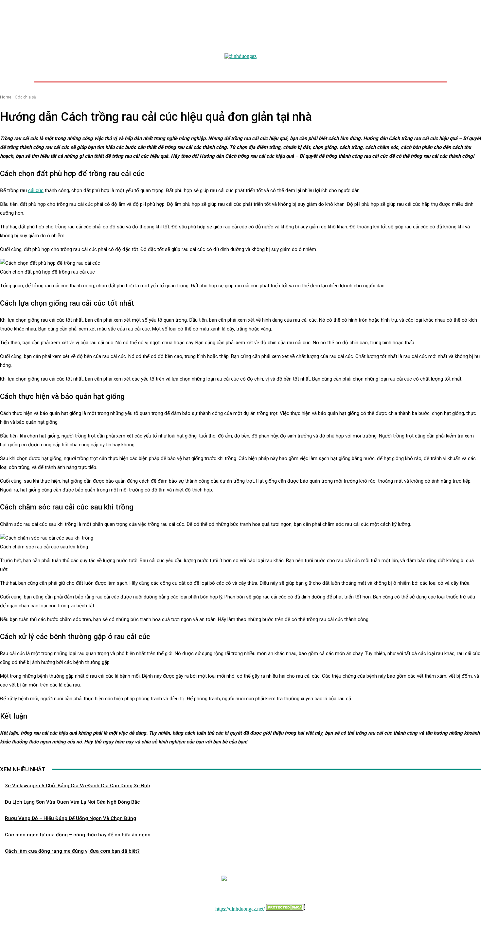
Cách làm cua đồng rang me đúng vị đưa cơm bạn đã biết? (72, 851)
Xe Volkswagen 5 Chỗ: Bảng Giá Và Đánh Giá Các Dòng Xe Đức (77, 786)
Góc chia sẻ (25, 97)
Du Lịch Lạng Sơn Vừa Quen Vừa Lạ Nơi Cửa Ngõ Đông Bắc (72, 802)
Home (5, 97)
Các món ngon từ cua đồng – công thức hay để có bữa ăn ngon (78, 835)
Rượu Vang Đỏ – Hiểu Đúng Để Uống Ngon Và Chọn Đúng (70, 818)
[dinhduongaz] (240, 56)
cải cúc (36, 190)
